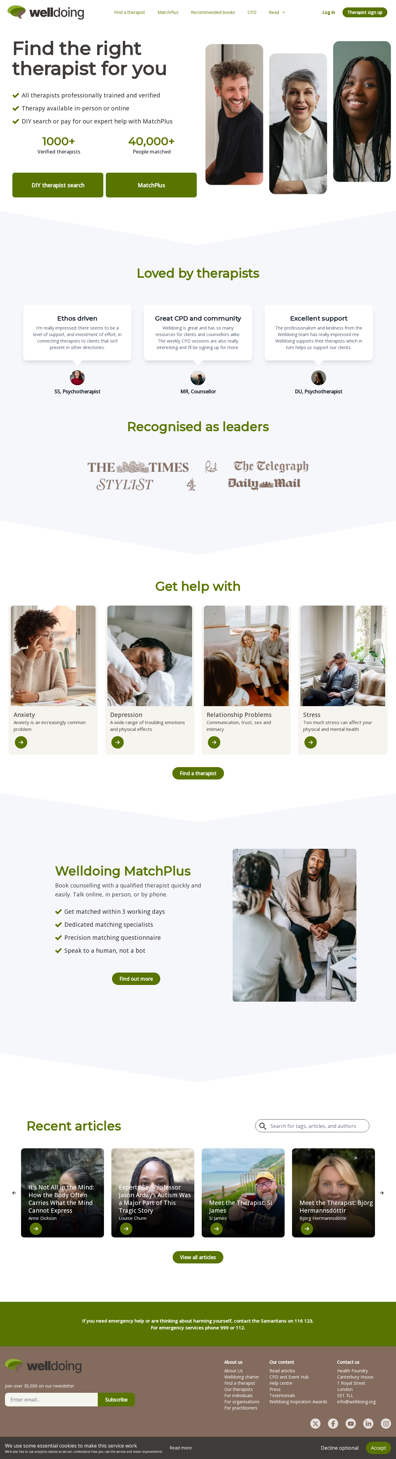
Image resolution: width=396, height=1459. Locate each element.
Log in (328, 12)
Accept (378, 1447)
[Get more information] (21, 742)
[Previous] (14, 1193)
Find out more (136, 978)
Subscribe (116, 1399)
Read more (181, 1448)
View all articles (198, 1257)
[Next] (382, 1193)
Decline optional (340, 1447)
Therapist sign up (364, 12)
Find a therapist (198, 773)
